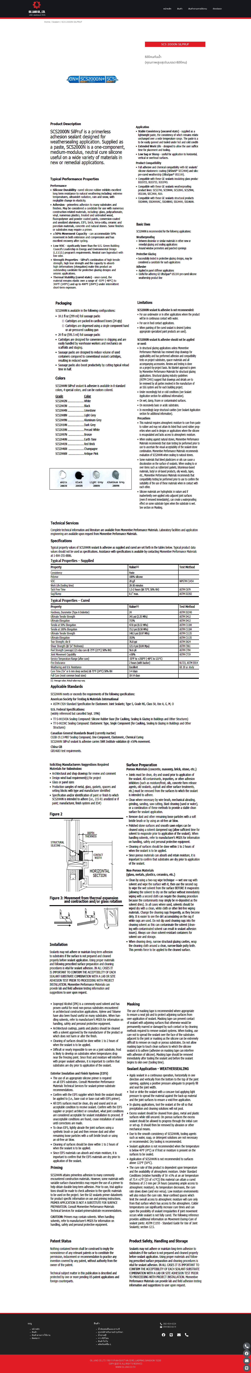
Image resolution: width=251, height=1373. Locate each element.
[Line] (246, 1368)
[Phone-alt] (246, 1346)
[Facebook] (246, 1353)
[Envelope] (246, 1360)
